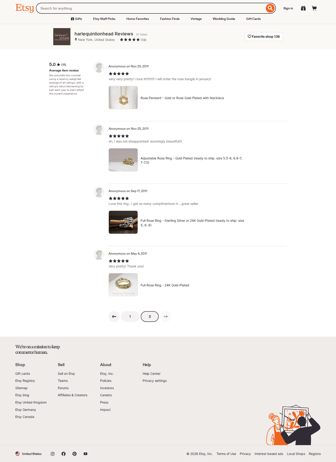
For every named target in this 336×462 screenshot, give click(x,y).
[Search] (270, 8)
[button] (28, 453)
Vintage (196, 19)
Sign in (288, 8)
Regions (315, 454)
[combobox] (150, 8)
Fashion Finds (170, 19)
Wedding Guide (224, 19)
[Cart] (314, 8)
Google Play (65, 432)
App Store (30, 432)
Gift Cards (253, 19)
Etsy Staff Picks (104, 19)
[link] (165, 316)
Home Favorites (137, 19)
